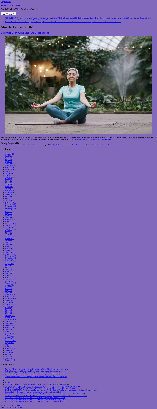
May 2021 (8, 242)
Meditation (102, 145)
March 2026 (9, 164)
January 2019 (9, 277)
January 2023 (9, 221)
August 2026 (9, 154)
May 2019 (8, 269)
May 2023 (8, 214)
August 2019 (9, 264)
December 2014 (10, 333)
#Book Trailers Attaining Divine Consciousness (27, 145)
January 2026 (9, 167)
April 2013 (8, 346)
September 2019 (10, 262)
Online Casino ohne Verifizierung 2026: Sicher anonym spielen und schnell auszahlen (34, 371)
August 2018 (9, 285)
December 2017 (10, 298)
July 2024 (8, 196)
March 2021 (9, 244)
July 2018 (8, 287)
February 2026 (10, 165)
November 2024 (10, 194)
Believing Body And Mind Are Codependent (25, 32)
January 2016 (9, 327)
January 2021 (9, 246)
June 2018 (8, 289)
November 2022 (10, 225)
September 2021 (10, 241)
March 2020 (9, 252)
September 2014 (10, 335)
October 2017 (9, 302)
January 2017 (9, 318)
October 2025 (9, 173)
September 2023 (10, 208)
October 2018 (9, 281)
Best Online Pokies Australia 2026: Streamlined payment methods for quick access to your (35, 373)
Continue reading (91, 139)
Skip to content (6, 2)
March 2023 (9, 217)
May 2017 (8, 312)
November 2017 (10, 300)
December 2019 (10, 256)
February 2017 (10, 316)
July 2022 (8, 231)
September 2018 (10, 283)
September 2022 (10, 229)
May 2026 (8, 160)
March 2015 (9, 329)
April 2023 (8, 216)
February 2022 (10, 237)
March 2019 (9, 273)
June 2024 (8, 198)
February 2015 (10, 331)
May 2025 (8, 183)
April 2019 (8, 271)
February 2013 (10, 348)
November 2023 (10, 206)
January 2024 (9, 202)
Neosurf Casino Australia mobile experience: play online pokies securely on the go (33, 375)
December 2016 (10, 320)
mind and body (112, 145)
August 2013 (9, 343)
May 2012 (8, 356)
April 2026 (8, 162)
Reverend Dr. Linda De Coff (10, 5)
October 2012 (9, 352)
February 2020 (10, 254)
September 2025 (10, 175)
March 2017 (9, 314)
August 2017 (9, 306)
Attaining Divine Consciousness (60, 145)
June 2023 (8, 212)
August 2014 (9, 337)
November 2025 (10, 171)
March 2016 (9, 323)
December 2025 (10, 169)
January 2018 (9, 296)
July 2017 (8, 308)
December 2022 (10, 223)
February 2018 (10, 294)
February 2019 (10, 275)
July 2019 (8, 266)
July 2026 (8, 156)
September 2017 (10, 304)
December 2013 (10, 341)
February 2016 (10, 325)
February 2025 (10, 189)
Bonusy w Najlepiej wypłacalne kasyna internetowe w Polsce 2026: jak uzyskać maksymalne (36, 369)
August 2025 (9, 177)
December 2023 (10, 204)
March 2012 (9, 358)
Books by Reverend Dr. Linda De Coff (85, 145)
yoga (119, 145)
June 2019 (8, 268)
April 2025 (8, 185)
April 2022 (8, 235)
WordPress (18, 407)
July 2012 (8, 354)
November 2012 (10, 350)
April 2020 (8, 250)
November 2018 (10, 279)
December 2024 (10, 192)
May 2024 (8, 200)
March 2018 (9, 293)
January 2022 (9, 239)
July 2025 (8, 179)
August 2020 (9, 248)
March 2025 (9, 187)
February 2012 (10, 360)
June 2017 (8, 310)
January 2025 (9, 191)
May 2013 (8, 345)
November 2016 (10, 321)
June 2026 (8, 158)
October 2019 (9, 260)
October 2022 (9, 227)
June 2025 (8, 181)
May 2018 (8, 291)
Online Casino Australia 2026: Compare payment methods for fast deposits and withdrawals (36, 377)
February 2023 (10, 219)
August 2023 (9, 210)
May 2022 (8, 233)
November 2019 (10, 258)
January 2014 (9, 339)
